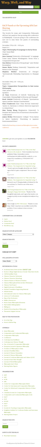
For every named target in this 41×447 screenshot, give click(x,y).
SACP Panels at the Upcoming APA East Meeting (19, 27)
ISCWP (6, 401)
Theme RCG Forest (29, 443)
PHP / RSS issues (22, 204)
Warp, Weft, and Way (16, 2)
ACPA (5, 379)
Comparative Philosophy (11, 335)
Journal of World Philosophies (13, 362)
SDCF (5, 406)
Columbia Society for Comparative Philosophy (18, 392)
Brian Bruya (12, 125)
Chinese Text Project (10, 285)
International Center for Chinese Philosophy (17, 294)
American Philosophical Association (27, 125)
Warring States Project (11, 414)
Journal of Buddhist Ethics (11, 351)
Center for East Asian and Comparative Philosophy (19, 386)
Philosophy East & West (11, 364)
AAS (5, 377)
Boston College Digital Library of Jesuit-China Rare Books (21, 272)
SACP (5, 403)
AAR (5, 375)
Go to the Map (8, 320)
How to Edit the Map (10, 322)
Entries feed (8, 221)
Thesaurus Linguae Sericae (12, 311)
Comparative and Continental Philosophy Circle (18, 395)
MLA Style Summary (10, 436)
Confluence (7, 337)
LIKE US (5, 138)
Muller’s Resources (10, 300)
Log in (6, 219)
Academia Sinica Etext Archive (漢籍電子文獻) (17, 269)
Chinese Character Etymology (13, 278)
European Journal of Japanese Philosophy (16, 346)
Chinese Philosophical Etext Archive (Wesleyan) (18, 283)
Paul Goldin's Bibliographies (12, 305)
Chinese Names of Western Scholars (15, 280)
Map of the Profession (10, 298)
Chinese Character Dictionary (13, 276)
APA (5, 381)
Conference (5, 127)
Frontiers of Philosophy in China (13, 348)
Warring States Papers (11, 366)
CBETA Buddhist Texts (10, 274)
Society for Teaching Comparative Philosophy (17, 408)
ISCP (5, 399)
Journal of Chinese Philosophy (13, 355)
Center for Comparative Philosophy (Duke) (17, 384)
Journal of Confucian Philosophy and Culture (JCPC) (19, 357)
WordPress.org (8, 225)
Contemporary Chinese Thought (13, 342)
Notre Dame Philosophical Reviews (14, 302)
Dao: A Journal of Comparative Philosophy (16, 344)
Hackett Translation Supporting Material (16, 289)
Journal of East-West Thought (12, 359)
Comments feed (9, 223)
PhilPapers (7, 307)
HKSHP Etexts (8, 291)
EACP (5, 397)
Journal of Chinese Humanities (13, 353)
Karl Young (10, 189)
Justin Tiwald (11, 149)
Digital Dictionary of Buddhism (13, 287)
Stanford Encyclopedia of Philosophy (15, 309)
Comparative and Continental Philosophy (16, 333)
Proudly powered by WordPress (14, 443)
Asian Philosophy (9, 331)
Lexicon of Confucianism (11, 296)
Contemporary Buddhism (11, 340)
